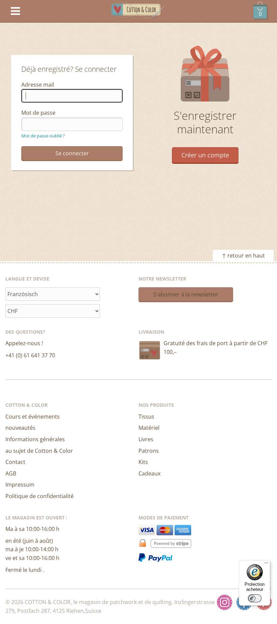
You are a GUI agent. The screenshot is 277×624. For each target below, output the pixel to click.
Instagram (224, 602)
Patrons (148, 450)
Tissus (146, 416)
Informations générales (35, 439)
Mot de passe (38, 112)
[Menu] (266, 564)
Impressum (19, 484)
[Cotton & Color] (138, 11)
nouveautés (20, 427)
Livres (145, 439)
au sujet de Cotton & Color (39, 450)
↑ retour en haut (243, 255)
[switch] (254, 598)
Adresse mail (37, 84)
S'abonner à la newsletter (185, 294)
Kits (143, 462)
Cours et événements (32, 416)
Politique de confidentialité (39, 496)
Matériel (148, 427)
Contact (15, 462)
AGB (10, 473)
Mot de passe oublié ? (43, 136)
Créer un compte (205, 155)
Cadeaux (149, 473)
